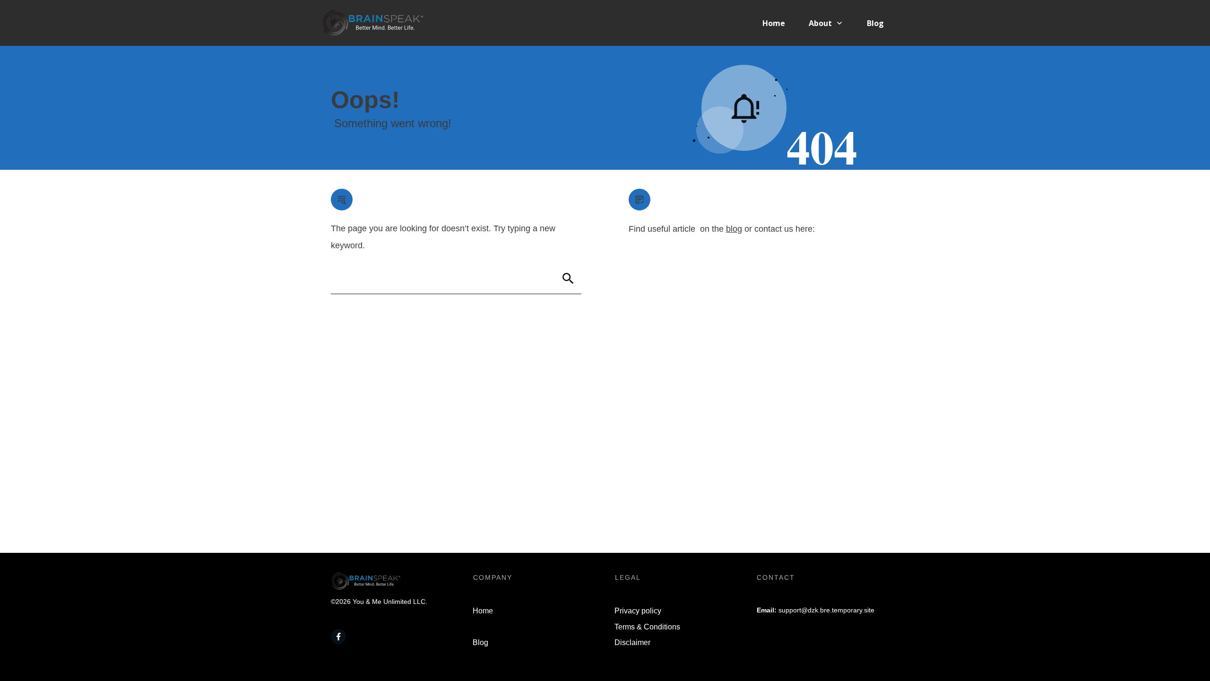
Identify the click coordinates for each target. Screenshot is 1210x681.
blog (734, 229)
